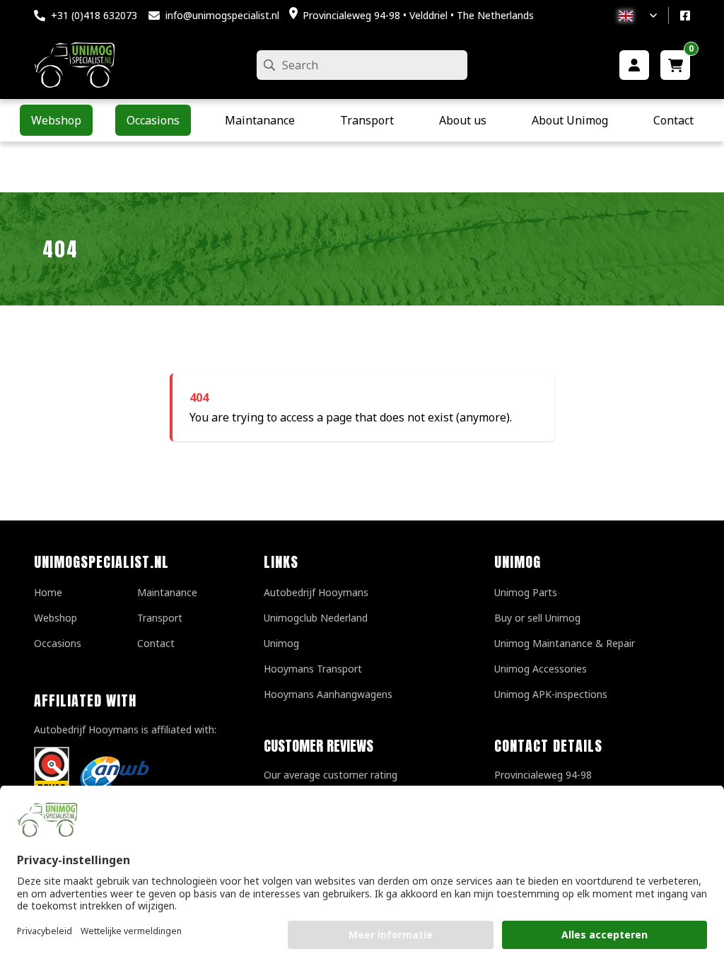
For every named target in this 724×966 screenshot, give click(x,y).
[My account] (634, 65)
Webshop (55, 617)
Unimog (281, 643)
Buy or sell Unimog (537, 617)
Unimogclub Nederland (316, 617)
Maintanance (167, 592)
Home (48, 592)
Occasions (57, 643)
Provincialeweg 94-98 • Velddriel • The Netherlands (418, 15)
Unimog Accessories (540, 668)
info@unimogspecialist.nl (222, 15)
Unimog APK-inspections (550, 694)
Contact (156, 643)
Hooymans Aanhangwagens (328, 694)
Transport (159, 617)
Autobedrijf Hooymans (316, 592)
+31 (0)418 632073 (94, 15)
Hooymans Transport (313, 668)
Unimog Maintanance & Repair (564, 643)
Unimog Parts (525, 592)
